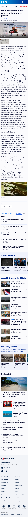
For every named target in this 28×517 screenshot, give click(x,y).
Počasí (3, 491)
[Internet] (14, 189)
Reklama (17, 479)
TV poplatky (4, 482)
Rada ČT (17, 488)
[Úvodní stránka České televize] (7, 458)
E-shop (3, 495)
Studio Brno (18, 482)
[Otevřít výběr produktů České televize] (26, 2)
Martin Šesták (4, 18)
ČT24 (10, 206)
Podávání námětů (19, 495)
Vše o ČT (3, 501)
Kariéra (17, 491)
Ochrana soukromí (10, 514)
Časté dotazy (18, 498)
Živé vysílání (4, 479)
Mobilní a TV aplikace (6, 498)
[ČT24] (4, 2)
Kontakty (17, 501)
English (3, 514)
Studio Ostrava (18, 485)
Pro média (17, 476)
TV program (4, 476)
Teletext (3, 485)
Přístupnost (19, 514)
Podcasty (3, 488)
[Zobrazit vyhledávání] (23, 2)
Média (4, 206)
